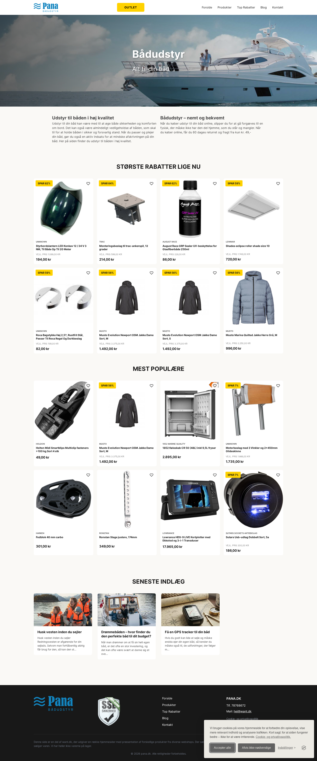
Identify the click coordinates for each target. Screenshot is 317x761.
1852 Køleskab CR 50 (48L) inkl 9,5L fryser (189, 447)
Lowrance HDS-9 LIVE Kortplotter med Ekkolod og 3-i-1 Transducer (186, 539)
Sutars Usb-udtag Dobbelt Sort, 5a (247, 537)
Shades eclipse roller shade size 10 (248, 245)
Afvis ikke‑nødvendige (256, 747)
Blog (263, 7)
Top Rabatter (246, 7)
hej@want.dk (243, 711)
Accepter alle (222, 747)
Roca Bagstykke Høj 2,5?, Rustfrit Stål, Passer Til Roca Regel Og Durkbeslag (59, 336)
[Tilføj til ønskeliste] (88, 183)
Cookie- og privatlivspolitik (242, 718)
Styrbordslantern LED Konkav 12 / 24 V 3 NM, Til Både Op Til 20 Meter (61, 247)
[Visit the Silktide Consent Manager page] (303, 747)
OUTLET (130, 7)
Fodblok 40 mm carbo (49, 537)
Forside (207, 7)
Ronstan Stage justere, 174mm (118, 537)
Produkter (225, 7)
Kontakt (277, 7)
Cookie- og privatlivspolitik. (273, 737)
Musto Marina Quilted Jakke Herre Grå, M (251, 335)
